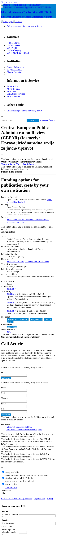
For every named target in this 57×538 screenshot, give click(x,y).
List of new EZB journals (18, 53)
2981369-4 (11, 289)
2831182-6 (12, 294)
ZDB (9, 332)
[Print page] (7, 21)
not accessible (11, 484)
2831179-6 (12, 302)
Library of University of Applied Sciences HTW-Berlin (26, 12)
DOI (3, 372)
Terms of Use (12, 86)
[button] (21, 162)
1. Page (4, 409)
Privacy (50, 498)
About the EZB (13, 89)
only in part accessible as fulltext (19, 481)
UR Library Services (16, 94)
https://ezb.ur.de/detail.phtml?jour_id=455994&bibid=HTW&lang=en (24, 428)
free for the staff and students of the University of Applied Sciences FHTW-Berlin (26, 476)
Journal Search (13, 43)
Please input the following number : (9, 532)
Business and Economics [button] (17, 319)
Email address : (9, 523)
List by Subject (13, 45)
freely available (12, 472)
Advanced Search (47, 120)
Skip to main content (10, 2)
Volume (4, 398)
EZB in (13, 96)
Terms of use (11, 487)
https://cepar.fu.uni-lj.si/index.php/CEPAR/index (28, 261)
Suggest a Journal (14, 69)
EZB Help (11, 91)
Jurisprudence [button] (36, 319)
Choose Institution (15, 72)
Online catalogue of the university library (24, 26)
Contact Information (15, 67)
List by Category (14, 50)
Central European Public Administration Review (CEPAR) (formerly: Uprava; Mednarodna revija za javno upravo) (28, 138)
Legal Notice (39, 498)
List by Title (12, 48)
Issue (3, 403)
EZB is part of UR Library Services (16, 498)
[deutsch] (17, 21)
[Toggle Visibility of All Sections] (2, 154)
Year (3, 393)
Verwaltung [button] (12, 327)
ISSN (3, 387)
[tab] (28, 162)
